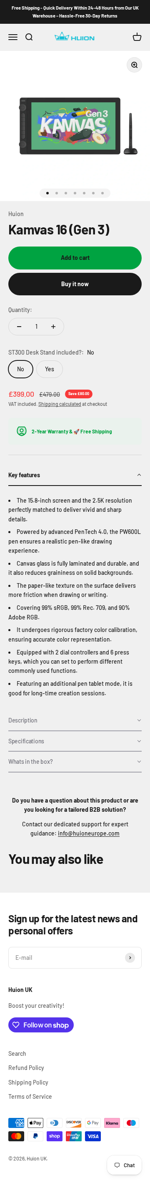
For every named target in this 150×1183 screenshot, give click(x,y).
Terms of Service (30, 1096)
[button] (75, 475)
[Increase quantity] (53, 326)
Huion (16, 213)
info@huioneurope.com (89, 833)
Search (17, 1053)
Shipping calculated (59, 404)
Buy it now (75, 283)
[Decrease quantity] (19, 326)
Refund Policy (26, 1067)
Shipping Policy (28, 1082)
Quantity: (20, 309)
